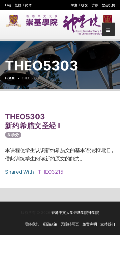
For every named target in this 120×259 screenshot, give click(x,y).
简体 (28, 5)
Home (10, 78)
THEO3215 (50, 172)
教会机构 (108, 5)
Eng (8, 5)
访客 (94, 5)
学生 (74, 5)
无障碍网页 (70, 224)
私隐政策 (50, 224)
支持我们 (107, 224)
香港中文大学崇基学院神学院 (75, 212)
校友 (84, 5)
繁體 (18, 5)
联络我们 (32, 224)
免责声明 (89, 224)
